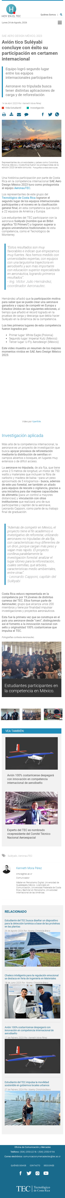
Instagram (37, 1173)
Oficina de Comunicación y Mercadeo (32, 1147)
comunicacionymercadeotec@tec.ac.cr (41, 1156)
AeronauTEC (22, 188)
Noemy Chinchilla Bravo (39, 931)
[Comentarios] (27, 114)
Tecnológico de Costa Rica (19, 197)
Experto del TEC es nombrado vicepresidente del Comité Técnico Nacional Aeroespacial (28, 833)
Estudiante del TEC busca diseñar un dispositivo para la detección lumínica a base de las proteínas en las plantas (32, 923)
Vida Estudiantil (13, 107)
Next (59, 674)
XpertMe (36, 421)
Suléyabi (12, 855)
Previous (3, 674)
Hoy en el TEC (11, 10)
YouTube (45, 1173)
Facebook (20, 1173)
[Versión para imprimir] (5, 114)
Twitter (28, 1173)
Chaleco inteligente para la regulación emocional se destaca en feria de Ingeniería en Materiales (31, 977)
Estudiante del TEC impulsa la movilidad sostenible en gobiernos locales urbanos (27, 1084)
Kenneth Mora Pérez (32, 103)
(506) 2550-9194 (46, 1152)
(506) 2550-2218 (28, 1152)
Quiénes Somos (48, 14)
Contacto (35, 1165)
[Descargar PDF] (13, 114)
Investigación (37, 107)
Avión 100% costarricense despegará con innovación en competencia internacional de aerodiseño (30, 779)
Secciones (49, 1165)
